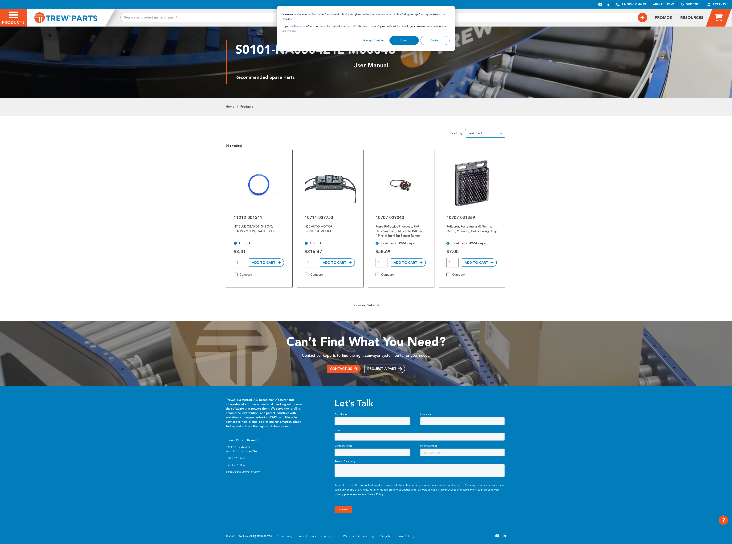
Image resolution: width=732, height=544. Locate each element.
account (720, 4)
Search (642, 17)
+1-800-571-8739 (633, 4)
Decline (434, 40)
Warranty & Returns (355, 536)
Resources (691, 17)
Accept (404, 40)
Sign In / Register (381, 536)
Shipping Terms (329, 536)
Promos (663, 17)
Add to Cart (263, 263)
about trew (663, 4)
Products (246, 107)
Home (230, 107)
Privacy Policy (284, 536)
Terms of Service (306, 536)
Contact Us (341, 369)
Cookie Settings (406, 536)
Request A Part (381, 369)
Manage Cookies (373, 40)
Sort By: (457, 133)
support (693, 4)
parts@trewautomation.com (243, 471)
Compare (245, 275)
